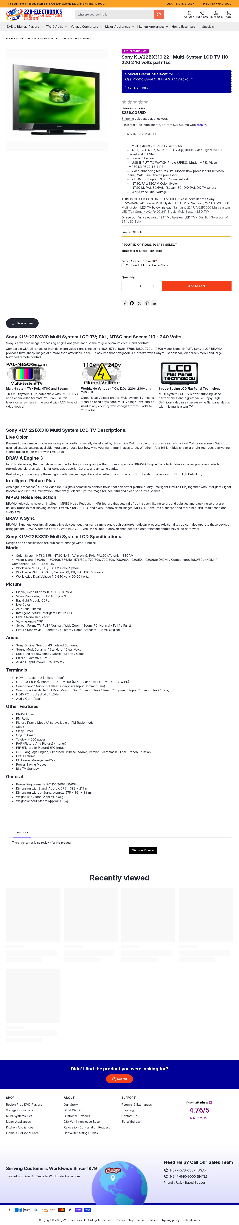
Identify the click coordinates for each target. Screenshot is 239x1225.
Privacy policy (124, 1220)
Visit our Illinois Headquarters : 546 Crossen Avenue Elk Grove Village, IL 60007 (57, 3)
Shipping (128, 118)
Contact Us (129, 1116)
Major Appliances (18, 1121)
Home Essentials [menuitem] (183, 26)
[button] (228, 15)
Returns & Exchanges (136, 1104)
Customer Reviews (77, 1116)
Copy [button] (145, 87)
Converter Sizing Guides (81, 1133)
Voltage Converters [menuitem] (84, 26)
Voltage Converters (19, 1110)
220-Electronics (72, 1220)
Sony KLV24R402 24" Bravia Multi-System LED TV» (172, 211)
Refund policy (191, 1220)
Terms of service (146, 1220)
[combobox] (113, 14)
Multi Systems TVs (19, 1116)
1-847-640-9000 (220, 3)
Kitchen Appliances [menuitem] (150, 26)
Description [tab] (25, 323)
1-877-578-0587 (183, 3)
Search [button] (122, 1078)
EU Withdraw (130, 1121)
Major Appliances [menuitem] (117, 26)
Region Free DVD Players (24, 1104)
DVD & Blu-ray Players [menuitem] (23, 26)
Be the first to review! (134, 108)
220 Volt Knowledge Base (82, 1121)
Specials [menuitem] (208, 26)
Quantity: (129, 277)
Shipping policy (170, 1220)
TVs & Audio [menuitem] (54, 26)
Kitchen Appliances (19, 1127)
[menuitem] (33, 1104)
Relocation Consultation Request (87, 1127)
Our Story (71, 1104)
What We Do (73, 1110)
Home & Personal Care (22, 1133)
